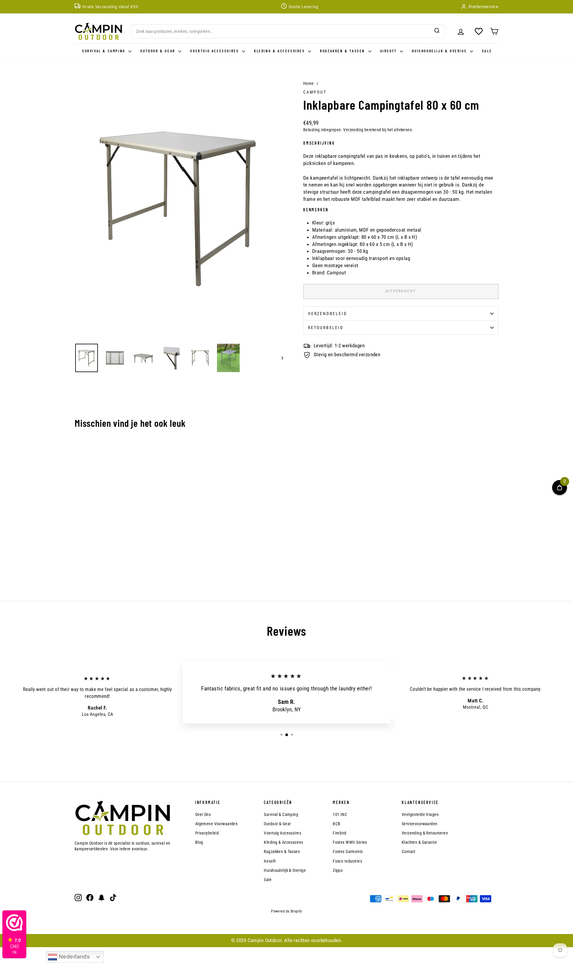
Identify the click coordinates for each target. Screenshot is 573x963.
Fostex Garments (348, 851)
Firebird (339, 833)
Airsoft (389, 50)
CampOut (314, 92)
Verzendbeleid (327, 313)
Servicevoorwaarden (420, 823)
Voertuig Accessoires (215, 50)
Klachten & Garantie (419, 842)
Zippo (338, 870)
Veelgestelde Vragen (420, 814)
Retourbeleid (326, 327)
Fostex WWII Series (350, 842)
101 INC (340, 814)
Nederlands (73, 956)
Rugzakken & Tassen (343, 50)
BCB (336, 823)
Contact (408, 851)
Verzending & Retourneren (425, 833)
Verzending (353, 129)
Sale (487, 50)
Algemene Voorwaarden (216, 823)
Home (308, 83)
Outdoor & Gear (158, 50)
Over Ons (203, 814)
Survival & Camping (104, 50)
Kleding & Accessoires (280, 50)
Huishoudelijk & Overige (440, 50)
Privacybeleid (207, 833)
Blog (199, 842)
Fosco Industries (347, 861)
